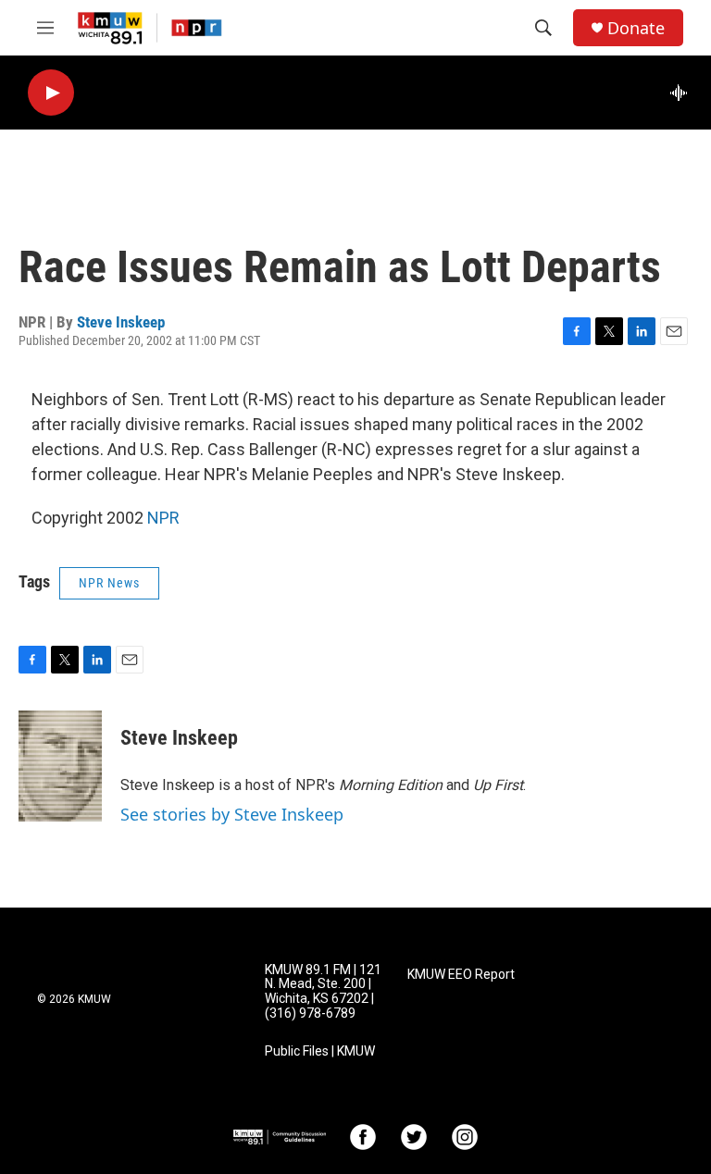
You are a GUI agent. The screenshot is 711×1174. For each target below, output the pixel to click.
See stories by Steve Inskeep (231, 814)
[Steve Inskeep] (60, 766)
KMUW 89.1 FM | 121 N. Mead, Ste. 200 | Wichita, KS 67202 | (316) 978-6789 (323, 992)
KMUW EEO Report (461, 975)
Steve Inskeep (121, 322)
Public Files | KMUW (320, 1051)
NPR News (109, 582)
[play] (51, 93)
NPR (163, 517)
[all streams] (683, 93)
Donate (636, 28)
